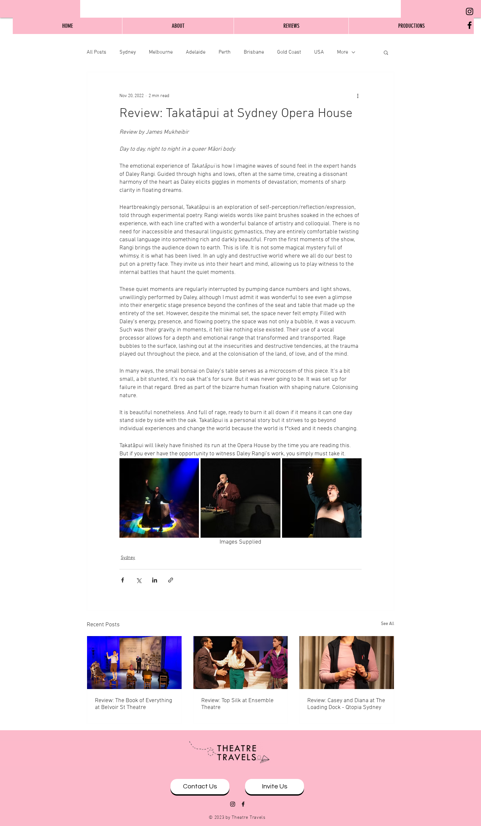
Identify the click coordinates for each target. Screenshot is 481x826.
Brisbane (254, 52)
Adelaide (195, 52)
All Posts (96, 52)
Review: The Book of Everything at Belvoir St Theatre (133, 704)
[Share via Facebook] (122, 580)
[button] (386, 52)
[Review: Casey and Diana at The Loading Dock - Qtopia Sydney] (346, 662)
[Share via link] (171, 580)
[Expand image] (159, 498)
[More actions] (358, 96)
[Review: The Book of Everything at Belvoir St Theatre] (134, 662)
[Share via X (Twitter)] (138, 580)
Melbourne (161, 52)
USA (319, 52)
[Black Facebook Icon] (469, 25)
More (342, 52)
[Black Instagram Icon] (469, 11)
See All (387, 624)
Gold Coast (289, 52)
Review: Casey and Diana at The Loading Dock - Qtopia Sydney (346, 704)
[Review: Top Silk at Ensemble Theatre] (240, 662)
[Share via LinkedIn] (154, 580)
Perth (225, 52)
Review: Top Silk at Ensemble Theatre (237, 704)
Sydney (127, 52)
